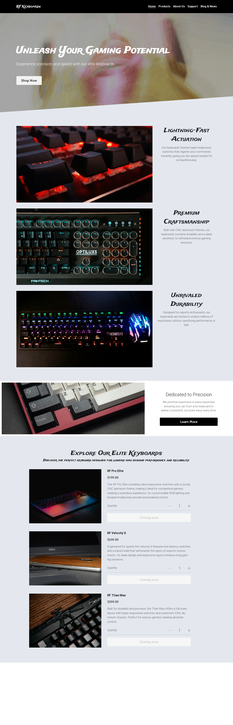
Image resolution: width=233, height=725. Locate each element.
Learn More (189, 422)
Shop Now (29, 80)
